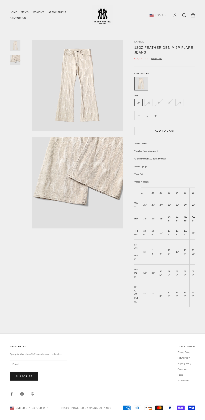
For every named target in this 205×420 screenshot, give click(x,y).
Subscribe (23, 376)
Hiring (180, 375)
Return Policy (184, 358)
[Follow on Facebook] (12, 394)
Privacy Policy (184, 352)
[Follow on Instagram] (22, 394)
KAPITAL (139, 42)
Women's (38, 12)
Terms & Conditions (186, 346)
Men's (25, 12)
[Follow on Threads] (32, 394)
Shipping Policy (184, 363)
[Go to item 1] (15, 45)
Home (13, 12)
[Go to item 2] (15, 60)
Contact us (18, 18)
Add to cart (165, 130)
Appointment (57, 12)
